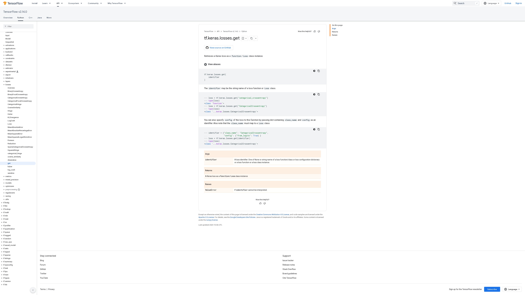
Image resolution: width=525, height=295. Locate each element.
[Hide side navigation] (33, 290)
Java (39, 17)
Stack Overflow (289, 269)
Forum (43, 265)
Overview (7, 17)
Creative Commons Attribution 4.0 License (272, 214)
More (49, 17)
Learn (44, 3)
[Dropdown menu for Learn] (50, 3)
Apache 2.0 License (206, 217)
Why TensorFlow (115, 3)
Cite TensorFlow (289, 278)
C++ (30, 17)
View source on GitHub (220, 47)
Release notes (289, 265)
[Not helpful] (319, 31)
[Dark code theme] (314, 71)
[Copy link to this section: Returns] (215, 170)
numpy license (212, 220)
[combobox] (466, 3)
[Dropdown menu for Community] (102, 3)
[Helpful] (315, 31)
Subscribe (492, 289)
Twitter (43, 273)
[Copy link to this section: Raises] (214, 184)
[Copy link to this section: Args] (212, 154)
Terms (43, 289)
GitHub (507, 3)
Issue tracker (288, 260)
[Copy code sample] (319, 71)
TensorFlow (208, 31)
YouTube (44, 278)
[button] (18, 45)
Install (34, 3)
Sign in (519, 3)
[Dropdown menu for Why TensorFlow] (125, 3)
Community (93, 3)
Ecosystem (73, 3)
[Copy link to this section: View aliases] (223, 64)
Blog (42, 260)
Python (20, 17)
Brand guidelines (290, 273)
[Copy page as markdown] (251, 38)
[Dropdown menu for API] (62, 3)
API (57, 3)
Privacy (51, 289)
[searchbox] (18, 26)
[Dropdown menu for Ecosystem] (82, 3)
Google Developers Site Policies (242, 217)
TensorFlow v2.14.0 (15, 12)
